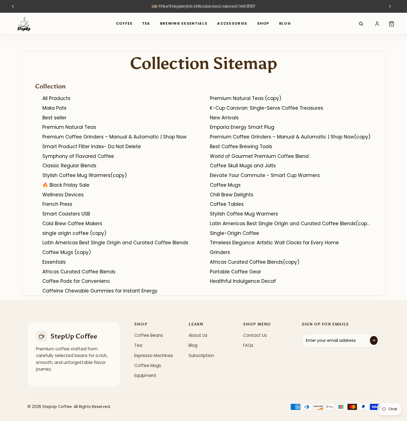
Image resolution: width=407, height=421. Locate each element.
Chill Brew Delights (231, 194)
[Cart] (391, 23)
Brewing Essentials (183, 23)
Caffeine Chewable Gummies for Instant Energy (100, 290)
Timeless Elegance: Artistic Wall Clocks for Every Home (274, 242)
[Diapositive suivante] (390, 6)
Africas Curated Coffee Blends (78, 271)
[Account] (377, 23)
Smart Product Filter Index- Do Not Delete (91, 146)
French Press (57, 204)
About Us (198, 335)
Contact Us (255, 335)
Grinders (220, 252)
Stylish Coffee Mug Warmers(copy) (84, 175)
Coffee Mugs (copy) (66, 252)
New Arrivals (224, 117)
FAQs (248, 345)
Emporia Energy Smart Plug (242, 127)
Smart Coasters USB (66, 213)
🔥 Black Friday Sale (65, 185)
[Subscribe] (374, 340)
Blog (285, 23)
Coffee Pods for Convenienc (76, 281)
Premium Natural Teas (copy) (245, 98)
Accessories (232, 23)
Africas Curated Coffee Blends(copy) (254, 262)
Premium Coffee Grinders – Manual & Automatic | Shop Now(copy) (290, 137)
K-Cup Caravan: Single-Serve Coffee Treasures (266, 108)
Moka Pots (54, 108)
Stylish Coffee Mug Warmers (244, 213)
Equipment (145, 375)
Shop (263, 23)
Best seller (54, 117)
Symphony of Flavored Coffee (78, 156)
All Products (56, 98)
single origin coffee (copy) (74, 233)
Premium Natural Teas (69, 127)
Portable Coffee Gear (235, 271)
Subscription (201, 355)
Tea (146, 23)
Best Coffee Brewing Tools (241, 146)
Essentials (54, 262)
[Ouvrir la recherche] (361, 24)
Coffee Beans (148, 335)
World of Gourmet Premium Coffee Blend (259, 156)
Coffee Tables (227, 204)
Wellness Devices (63, 194)
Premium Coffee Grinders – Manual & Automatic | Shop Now (114, 137)
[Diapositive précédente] (13, 6)
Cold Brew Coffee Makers (72, 223)
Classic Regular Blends (69, 165)
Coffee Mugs (225, 185)
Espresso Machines (153, 355)
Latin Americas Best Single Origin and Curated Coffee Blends (115, 242)
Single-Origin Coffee (234, 233)
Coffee (124, 23)
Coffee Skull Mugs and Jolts (243, 165)
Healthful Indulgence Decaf (243, 281)
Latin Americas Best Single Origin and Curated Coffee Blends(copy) (291, 223)
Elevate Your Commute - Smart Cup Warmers (265, 175)
